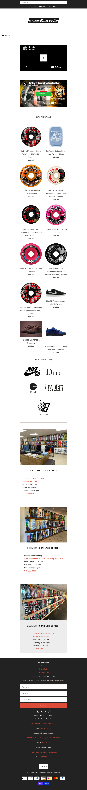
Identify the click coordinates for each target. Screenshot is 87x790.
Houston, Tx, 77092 (30, 481)
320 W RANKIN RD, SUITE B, (43, 633)
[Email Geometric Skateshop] (49, 711)
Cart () (43, 6)
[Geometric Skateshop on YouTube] (41, 711)
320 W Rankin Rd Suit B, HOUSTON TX (43, 723)
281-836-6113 (38, 649)
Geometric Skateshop (39, 772)
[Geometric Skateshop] (43, 21)
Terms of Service (43, 672)
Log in (33, 6)
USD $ (42, 766)
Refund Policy (43, 669)
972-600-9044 (30, 571)
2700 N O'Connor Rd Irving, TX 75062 (43, 752)
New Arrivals (43, 117)
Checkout (52, 6)
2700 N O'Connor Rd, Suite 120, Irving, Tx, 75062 (43, 559)
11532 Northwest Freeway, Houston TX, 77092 (43, 738)
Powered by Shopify (53, 772)
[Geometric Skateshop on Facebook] (37, 711)
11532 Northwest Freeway (33, 478)
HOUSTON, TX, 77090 (41, 637)
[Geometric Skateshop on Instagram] (45, 711)
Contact (43, 666)
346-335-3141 (28, 493)
